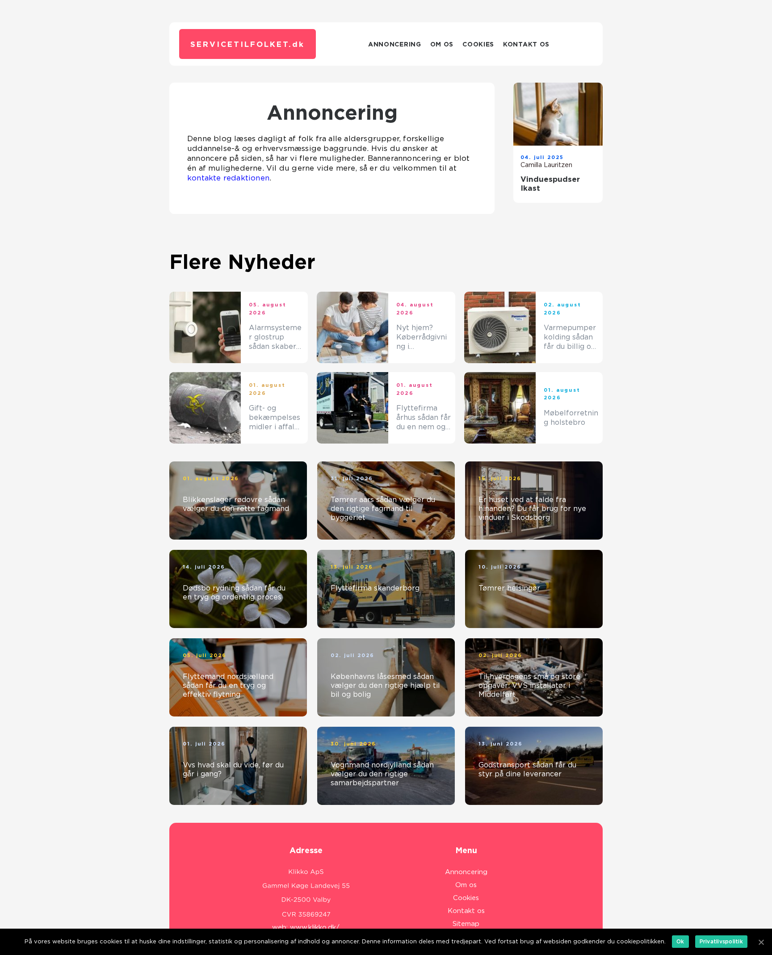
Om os (442, 44)
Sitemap (466, 924)
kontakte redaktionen (228, 177)
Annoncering (394, 44)
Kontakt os (526, 44)
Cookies (478, 44)
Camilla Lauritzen (546, 165)
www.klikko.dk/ (315, 927)
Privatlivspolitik (721, 941)
